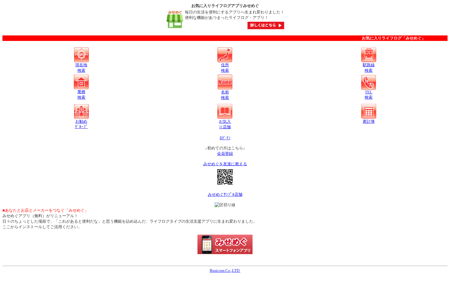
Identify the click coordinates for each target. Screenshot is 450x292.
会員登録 (225, 153)
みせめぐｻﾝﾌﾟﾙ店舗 (225, 194)
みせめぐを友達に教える (225, 164)
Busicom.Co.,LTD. (225, 270)
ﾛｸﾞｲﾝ (225, 138)
